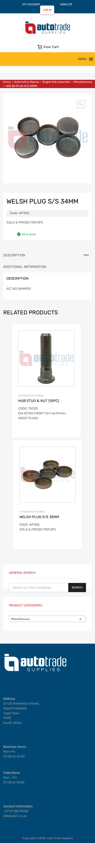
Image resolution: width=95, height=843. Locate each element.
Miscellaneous (83, 81)
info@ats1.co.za (15, 816)
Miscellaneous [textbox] (46, 619)
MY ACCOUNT (31, 4)
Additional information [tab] (24, 267)
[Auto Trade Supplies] (47, 33)
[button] (82, 59)
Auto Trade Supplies (60, 838)
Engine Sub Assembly (56, 81)
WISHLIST (66, 4)
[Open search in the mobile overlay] (47, 587)
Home (7, 81)
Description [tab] (14, 255)
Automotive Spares (26, 81)
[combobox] (47, 619)
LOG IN (47, 9)
